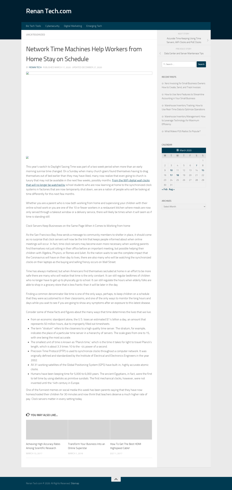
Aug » (172, 189)
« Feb (164, 189)
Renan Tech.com (48, 11)
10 (171, 170)
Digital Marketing (73, 25)
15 (203, 170)
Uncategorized (35, 34)
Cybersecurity (52, 25)
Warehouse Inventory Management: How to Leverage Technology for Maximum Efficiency (183, 120)
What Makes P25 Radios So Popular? (183, 131)
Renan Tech (35, 67)
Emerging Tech (94, 25)
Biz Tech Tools (33, 25)
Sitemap (75, 483)
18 (177, 175)
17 (171, 175)
